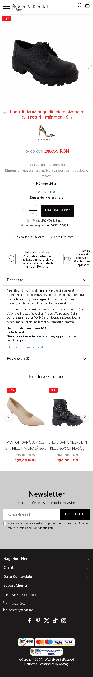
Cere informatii (63, 237)
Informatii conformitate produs (26, 348)
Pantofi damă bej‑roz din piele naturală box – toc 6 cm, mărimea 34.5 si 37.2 (25, 445)
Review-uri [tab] (18, 358)
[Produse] (7, 8)
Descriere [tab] (15, 280)
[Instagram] (64, 621)
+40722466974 (17, 603)
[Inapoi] (3, 113)
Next (89, 65)
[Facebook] (29, 621)
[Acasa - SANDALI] (30, 7)
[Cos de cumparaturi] (87, 6)
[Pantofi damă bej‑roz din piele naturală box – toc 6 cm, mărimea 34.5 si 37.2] (25, 411)
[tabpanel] (46, 60)
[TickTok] (55, 621)
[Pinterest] (38, 621)
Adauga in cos (57, 210)
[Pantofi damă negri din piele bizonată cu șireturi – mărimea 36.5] (46, 60)
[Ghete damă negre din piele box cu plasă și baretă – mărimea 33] (67, 411)
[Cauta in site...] (80, 6)
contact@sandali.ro (20, 610)
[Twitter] (47, 621)
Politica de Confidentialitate (36, 528)
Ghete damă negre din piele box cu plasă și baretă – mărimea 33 (67, 445)
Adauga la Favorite (31, 237)
